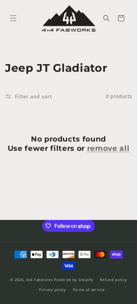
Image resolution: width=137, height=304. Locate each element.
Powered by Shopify (73, 279)
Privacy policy (52, 289)
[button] (13, 18)
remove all (108, 148)
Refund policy (113, 279)
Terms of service (89, 289)
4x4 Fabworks (40, 279)
